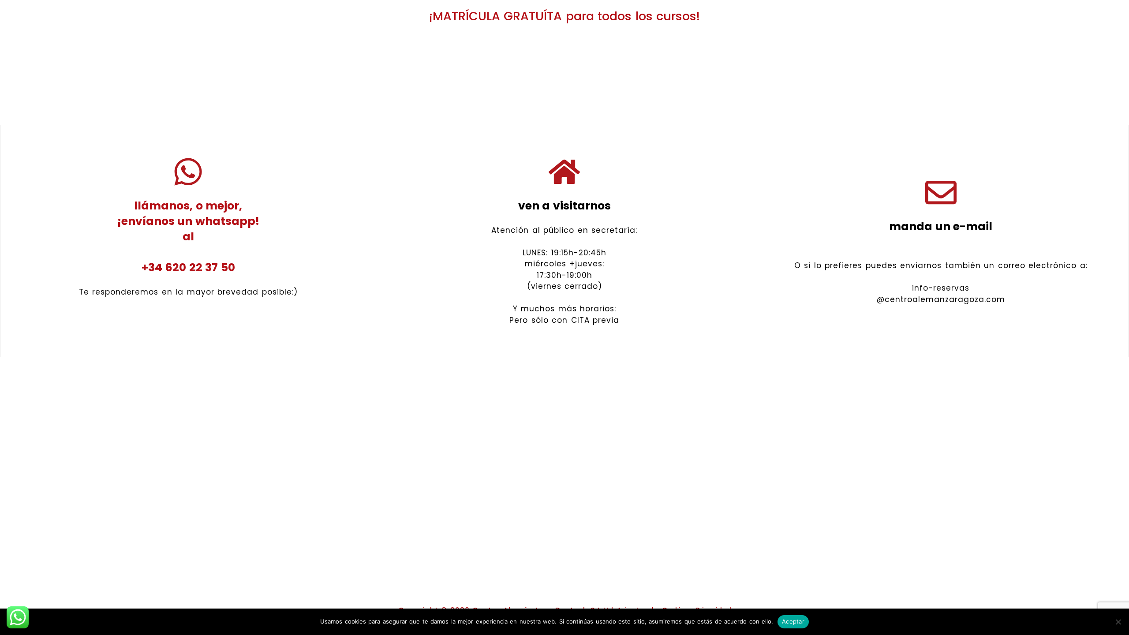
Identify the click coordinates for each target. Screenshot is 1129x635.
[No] (1118, 621)
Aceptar (793, 621)
